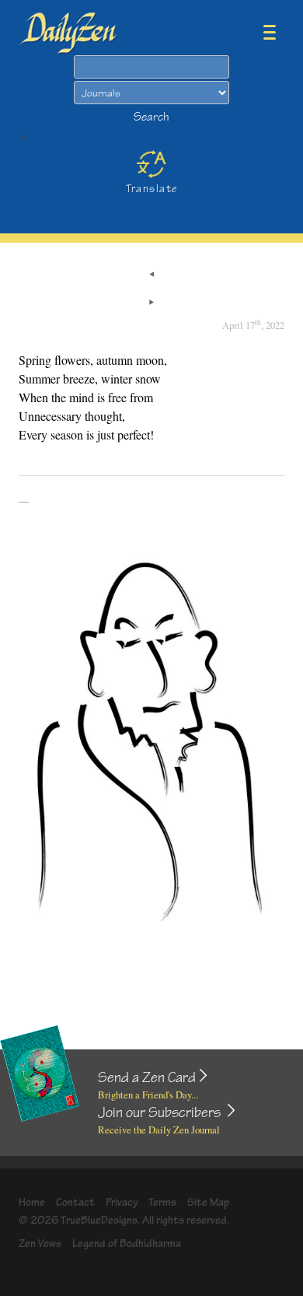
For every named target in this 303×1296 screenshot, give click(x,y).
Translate (152, 188)
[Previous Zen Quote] (151, 275)
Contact (75, 1202)
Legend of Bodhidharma (126, 1243)
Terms (162, 1202)
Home (32, 1202)
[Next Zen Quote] (151, 303)
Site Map (208, 1202)
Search (151, 117)
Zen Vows (40, 1243)
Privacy (122, 1202)
